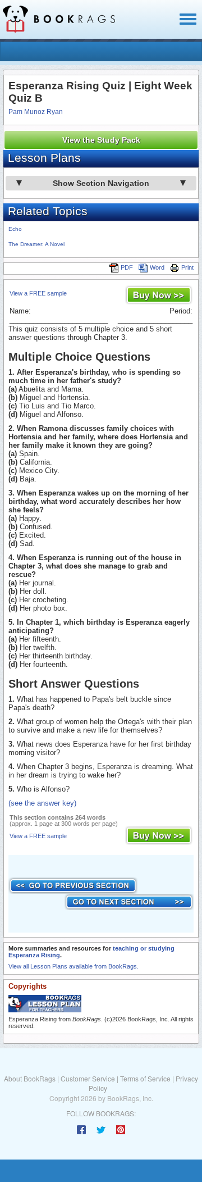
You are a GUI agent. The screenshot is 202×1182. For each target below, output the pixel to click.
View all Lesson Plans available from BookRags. (73, 966)
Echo (15, 229)
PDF (127, 267)
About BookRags (30, 1078)
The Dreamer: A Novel (36, 244)
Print (187, 267)
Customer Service (88, 1078)
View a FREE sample (38, 293)
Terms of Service (145, 1078)
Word (157, 267)
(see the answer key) (42, 803)
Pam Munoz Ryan (35, 112)
